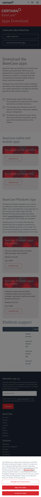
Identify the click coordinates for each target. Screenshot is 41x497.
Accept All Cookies (20, 493)
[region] (20, 476)
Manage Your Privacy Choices (20, 482)
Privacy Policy (28, 470)
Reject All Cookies (20, 487)
